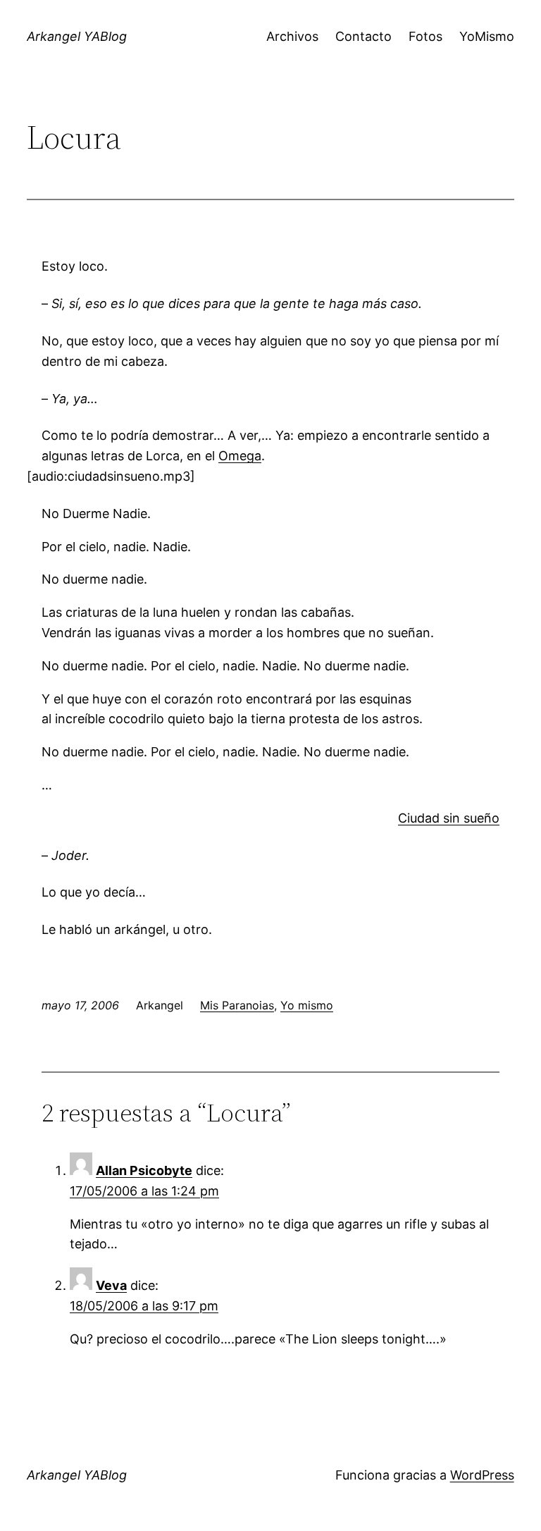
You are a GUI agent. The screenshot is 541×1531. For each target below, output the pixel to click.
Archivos (292, 36)
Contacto (363, 36)
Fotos (425, 36)
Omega (239, 455)
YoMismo (486, 36)
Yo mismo (306, 1005)
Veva (111, 1285)
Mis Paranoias (237, 1005)
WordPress (482, 1475)
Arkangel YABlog (77, 36)
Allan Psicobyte (144, 1170)
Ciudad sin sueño (448, 818)
